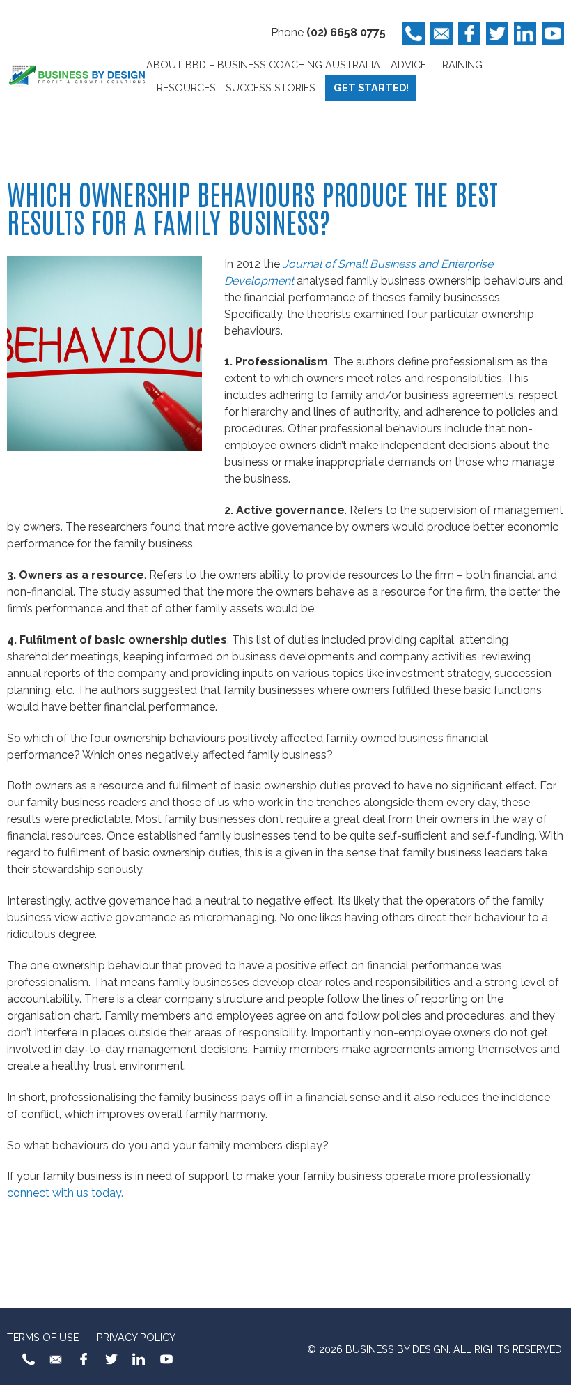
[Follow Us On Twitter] (497, 33)
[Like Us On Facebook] (469, 33)
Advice (408, 64)
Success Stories (270, 87)
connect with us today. (65, 1192)
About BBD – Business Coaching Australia (263, 64)
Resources (186, 87)
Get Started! (371, 87)
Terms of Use (43, 1337)
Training (459, 64)
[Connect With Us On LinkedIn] (525, 33)
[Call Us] (413, 33)
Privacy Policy (136, 1337)
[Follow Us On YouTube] (553, 33)
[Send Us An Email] (441, 33)
